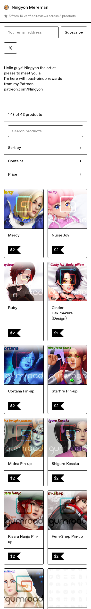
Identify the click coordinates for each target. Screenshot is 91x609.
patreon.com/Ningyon (23, 89)
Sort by (14, 147)
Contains (16, 161)
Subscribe (74, 32)
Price (12, 174)
